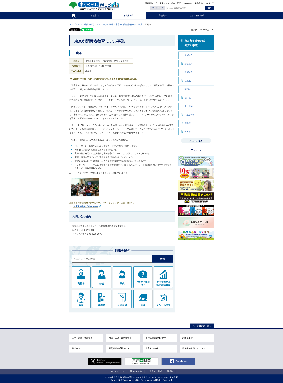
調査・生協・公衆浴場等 (120, 337)
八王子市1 (189, 115)
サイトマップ (157, 8)
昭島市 (188, 123)
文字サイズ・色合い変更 (170, 3)
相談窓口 (95, 15)
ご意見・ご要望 (154, 371)
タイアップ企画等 (105, 24)
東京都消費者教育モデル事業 (129, 24)
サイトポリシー (117, 371)
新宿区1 (188, 63)
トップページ (75, 24)
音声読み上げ (151, 3)
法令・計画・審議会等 (82, 337)
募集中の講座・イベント (193, 348)
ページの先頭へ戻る (202, 326)
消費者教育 (129, 15)
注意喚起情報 (151, 348)
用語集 (170, 371)
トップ (73, 18)
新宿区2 (188, 55)
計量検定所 (187, 337)
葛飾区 (188, 89)
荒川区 (188, 97)
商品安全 (163, 15)
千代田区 (189, 106)
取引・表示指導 (197, 15)
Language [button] (188, 3)
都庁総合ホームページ (204, 3)
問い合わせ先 (136, 371)
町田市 (188, 131)
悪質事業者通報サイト (119, 348)
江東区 (188, 81)
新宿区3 (188, 72)
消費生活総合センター (155, 337)
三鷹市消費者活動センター (85, 206)
